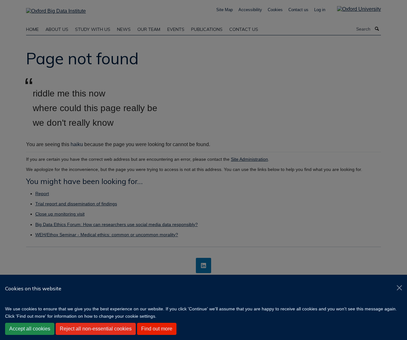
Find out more (156, 328)
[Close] (399, 288)
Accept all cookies (29, 328)
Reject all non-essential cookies (96, 328)
